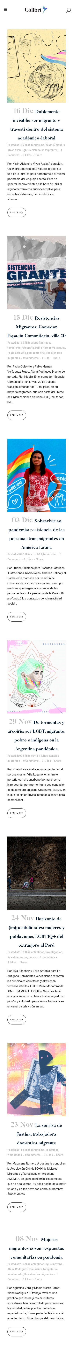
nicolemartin (15, 1274)
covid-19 (36, 554)
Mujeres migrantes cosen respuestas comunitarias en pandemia (36, 1249)
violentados (14, 1155)
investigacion (54, 952)
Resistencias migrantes (43, 150)
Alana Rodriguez (41, 342)
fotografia (28, 348)
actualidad (37, 952)
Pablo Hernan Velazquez (50, 348)
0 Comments (31, 358)
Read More (16, 212)
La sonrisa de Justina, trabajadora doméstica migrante (39, 1134)
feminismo (37, 145)
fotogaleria (50, 1269)
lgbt (25, 150)
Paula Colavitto (16, 353)
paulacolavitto (36, 353)
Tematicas (52, 1150)
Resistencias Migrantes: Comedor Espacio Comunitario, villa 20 (36, 327)
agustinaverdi (54, 1264)
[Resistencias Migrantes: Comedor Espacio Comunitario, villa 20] (36, 272)
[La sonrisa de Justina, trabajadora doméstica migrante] (36, 1079)
